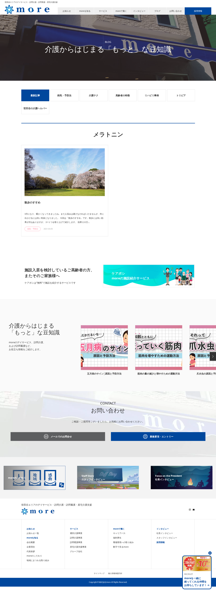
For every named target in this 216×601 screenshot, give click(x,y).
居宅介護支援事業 (78, 546)
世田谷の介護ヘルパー (35, 108)
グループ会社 (76, 551)
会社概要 (31, 542)
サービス (74, 528)
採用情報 (160, 542)
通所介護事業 (76, 533)
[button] (213, 356)
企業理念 (31, 546)
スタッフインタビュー (166, 537)
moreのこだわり (34, 555)
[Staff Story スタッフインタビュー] (108, 487)
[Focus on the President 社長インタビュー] (181, 487)
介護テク (93, 95)
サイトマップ (99, 573)
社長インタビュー (164, 533)
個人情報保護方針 (115, 573)
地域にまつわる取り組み (38, 560)
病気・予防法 (64, 95)
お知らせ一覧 (33, 533)
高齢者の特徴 (123, 95)
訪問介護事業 (76, 537)
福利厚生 (117, 537)
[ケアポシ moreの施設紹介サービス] (149, 285)
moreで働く (119, 528)
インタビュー (162, 528)
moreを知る (32, 537)
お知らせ (31, 528)
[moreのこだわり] (34, 488)
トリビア (181, 95)
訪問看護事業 (76, 542)
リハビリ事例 (152, 95)
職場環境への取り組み (123, 542)
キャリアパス (119, 533)
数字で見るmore (121, 546)
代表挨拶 (31, 551)
